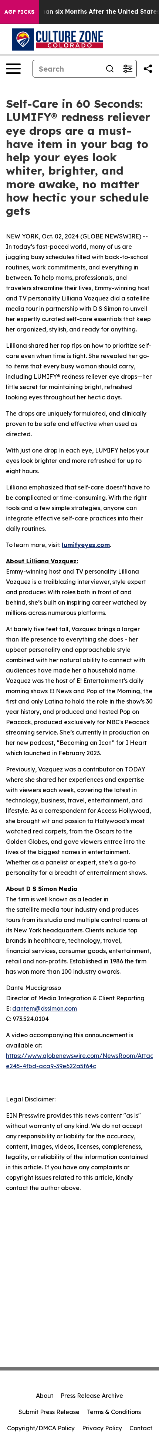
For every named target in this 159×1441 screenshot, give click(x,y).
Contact (140, 1428)
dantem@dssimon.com (44, 1008)
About (44, 1395)
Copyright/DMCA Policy (41, 1428)
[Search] (110, 68)
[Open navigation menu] (13, 68)
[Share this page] (148, 68)
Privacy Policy (102, 1428)
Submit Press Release (49, 1412)
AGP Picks (19, 11)
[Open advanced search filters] (127, 68)
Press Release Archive (92, 1395)
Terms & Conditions (114, 1412)
